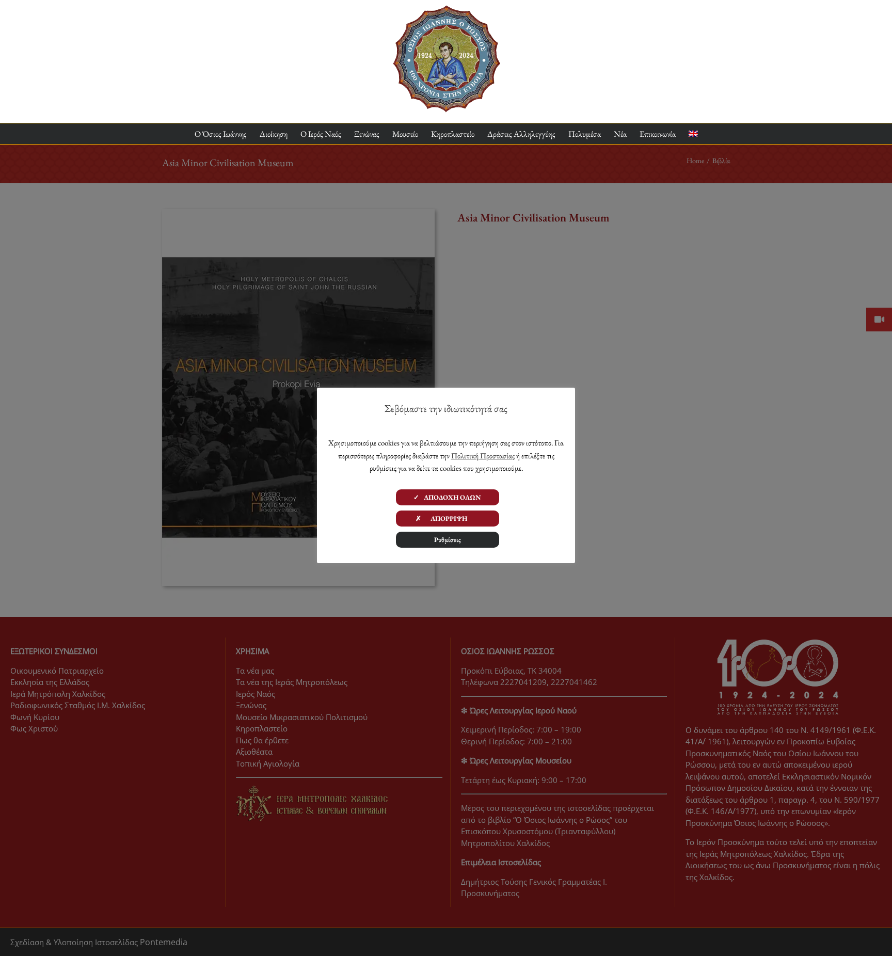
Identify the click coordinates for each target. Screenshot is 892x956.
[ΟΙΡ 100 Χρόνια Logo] (446, 9)
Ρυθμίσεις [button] (447, 539)
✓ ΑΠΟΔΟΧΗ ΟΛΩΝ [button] (447, 497)
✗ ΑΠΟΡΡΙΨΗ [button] (448, 518)
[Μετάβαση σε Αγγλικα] (693, 134)
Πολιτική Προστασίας (483, 455)
